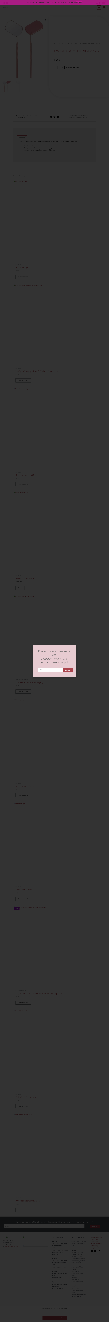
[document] (54, 661)
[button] (74, 647)
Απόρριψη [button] (79, 2)
